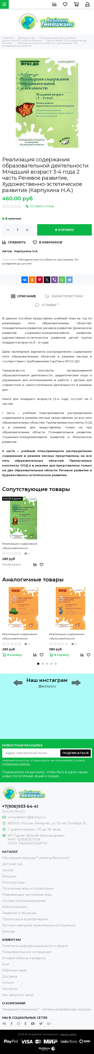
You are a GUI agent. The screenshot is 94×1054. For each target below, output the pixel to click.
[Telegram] (69, 279)
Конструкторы (13, 882)
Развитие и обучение (19, 913)
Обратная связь (14, 970)
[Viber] (54, 279)
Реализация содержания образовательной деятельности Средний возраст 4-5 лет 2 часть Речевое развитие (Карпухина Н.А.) (23, 636)
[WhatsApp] (62, 279)
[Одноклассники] (32, 279)
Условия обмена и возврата (24, 958)
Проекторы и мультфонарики (25, 919)
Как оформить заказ (17, 995)
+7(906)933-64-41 (20, 806)
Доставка (9, 976)
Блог (6, 964)
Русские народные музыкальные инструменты (38, 925)
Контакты (9, 989)
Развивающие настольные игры (27, 895)
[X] (47, 279)
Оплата (8, 983)
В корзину (64, 230)
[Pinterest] (39, 279)
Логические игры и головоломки (28, 888)
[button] (38, 664)
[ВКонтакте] (24, 279)
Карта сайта (68, 1034)
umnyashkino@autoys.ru (26, 817)
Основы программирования (24, 901)
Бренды (8, 931)
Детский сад (12, 864)
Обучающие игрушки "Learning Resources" (36, 858)
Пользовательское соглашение (26, 952)
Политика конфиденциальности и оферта (35, 946)
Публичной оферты (16, 763)
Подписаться (76, 753)
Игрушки (9, 876)
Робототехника (14, 907)
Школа (7, 870)
